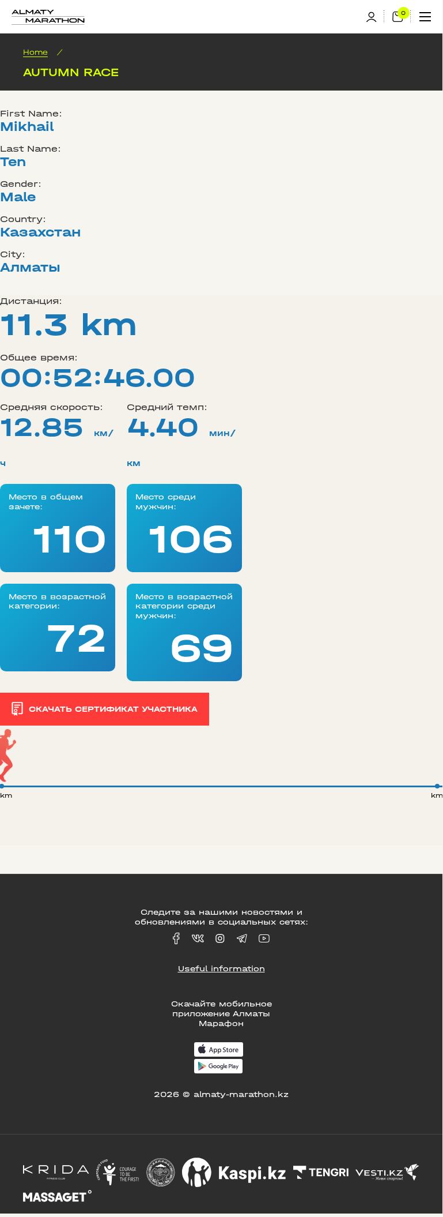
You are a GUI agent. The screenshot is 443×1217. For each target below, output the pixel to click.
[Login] (375, 17)
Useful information (221, 969)
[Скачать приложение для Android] (218, 1067)
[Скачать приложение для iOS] (218, 1050)
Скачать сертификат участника (113, 709)
